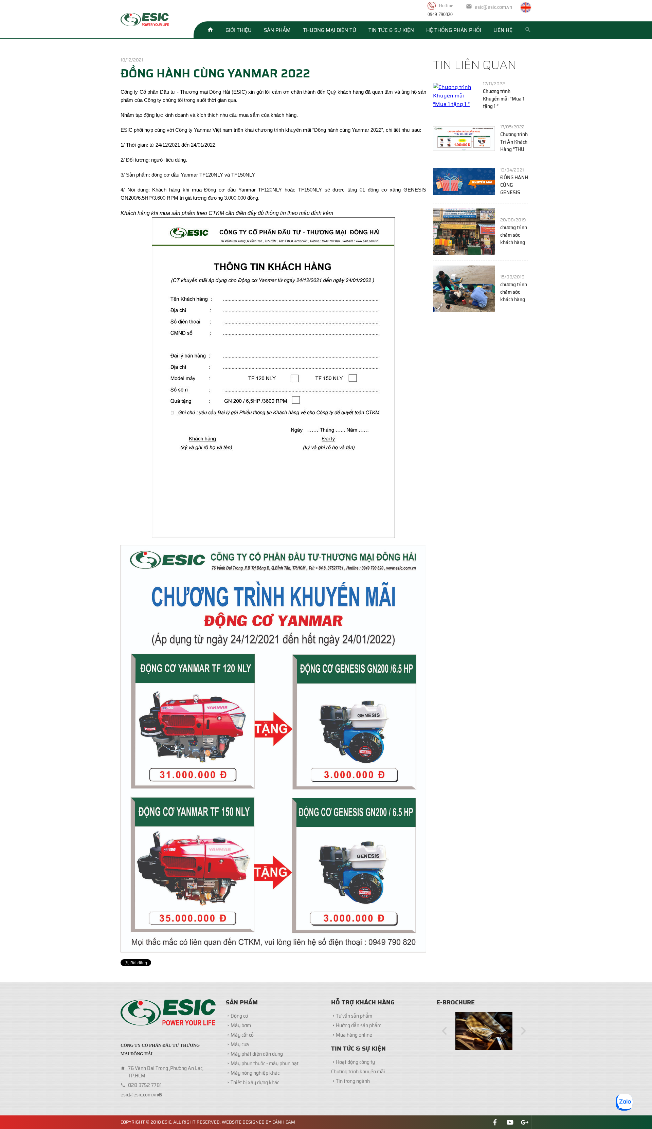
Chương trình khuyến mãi (358, 1071)
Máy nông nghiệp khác (255, 1073)
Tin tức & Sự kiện (391, 30)
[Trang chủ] (210, 30)
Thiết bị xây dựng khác (255, 1082)
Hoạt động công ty (355, 1062)
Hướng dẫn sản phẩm (358, 1025)
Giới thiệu (238, 30)
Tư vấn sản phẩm (354, 1016)
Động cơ (239, 1016)
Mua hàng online (354, 1035)
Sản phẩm (277, 30)
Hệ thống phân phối (453, 30)
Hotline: (447, 5)
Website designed (243, 1122)
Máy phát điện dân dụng (257, 1054)
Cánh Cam (283, 1122)
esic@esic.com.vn (493, 7)
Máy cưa (240, 1044)
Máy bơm (241, 1025)
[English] (525, 7)
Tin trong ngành (353, 1081)
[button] (444, 1031)
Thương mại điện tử (329, 30)
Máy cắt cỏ (242, 1035)
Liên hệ (502, 30)
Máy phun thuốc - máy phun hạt (264, 1063)
